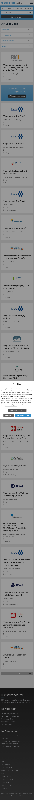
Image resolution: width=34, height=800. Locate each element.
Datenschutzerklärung (11, 406)
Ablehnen (8, 415)
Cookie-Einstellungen (17, 410)
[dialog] (17, 400)
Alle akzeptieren (23, 415)
